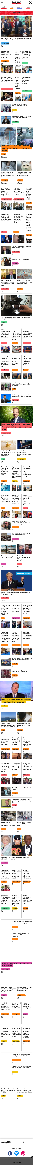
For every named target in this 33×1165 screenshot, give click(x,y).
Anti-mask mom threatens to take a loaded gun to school (8, 823)
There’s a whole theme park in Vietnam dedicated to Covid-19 (18, 56)
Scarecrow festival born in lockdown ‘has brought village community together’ (29, 223)
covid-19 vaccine (27, 90)
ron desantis (26, 881)
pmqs (19, 564)
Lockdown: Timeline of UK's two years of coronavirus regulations (27, 635)
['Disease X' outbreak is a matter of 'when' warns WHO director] (6, 120)
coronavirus (5, 180)
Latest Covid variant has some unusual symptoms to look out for (8, 174)
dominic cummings (6, 199)
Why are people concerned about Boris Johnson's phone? (21, 247)
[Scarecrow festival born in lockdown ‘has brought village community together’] (29, 241)
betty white (4, 862)
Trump (28, 7)
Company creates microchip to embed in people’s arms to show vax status (21, 935)
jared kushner (21, 459)
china (14, 388)
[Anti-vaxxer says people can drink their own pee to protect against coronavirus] (5, 888)
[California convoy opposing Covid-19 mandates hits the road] (6, 673)
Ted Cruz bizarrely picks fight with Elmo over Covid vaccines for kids (27, 499)
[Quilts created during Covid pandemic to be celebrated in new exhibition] (7, 69)
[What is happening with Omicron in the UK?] (6, 791)
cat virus (20, 180)
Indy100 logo (16, 2)
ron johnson (26, 1041)
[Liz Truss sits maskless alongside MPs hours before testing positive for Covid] (5, 781)
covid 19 (25, 63)
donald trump (5, 43)
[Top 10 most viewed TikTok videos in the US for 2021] (8, 1083)
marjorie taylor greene (7, 89)
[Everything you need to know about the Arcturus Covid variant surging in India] (24, 274)
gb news (4, 343)
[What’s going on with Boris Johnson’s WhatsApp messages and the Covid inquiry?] (8, 274)
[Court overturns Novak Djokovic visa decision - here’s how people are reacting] (16, 888)
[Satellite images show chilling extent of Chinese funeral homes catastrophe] (6, 386)
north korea (15, 749)
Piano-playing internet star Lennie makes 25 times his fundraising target (27, 609)
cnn (3, 618)
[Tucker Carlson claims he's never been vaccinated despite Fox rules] (16, 651)
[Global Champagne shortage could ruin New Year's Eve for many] (27, 915)
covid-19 (18, 93)
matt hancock (6, 433)
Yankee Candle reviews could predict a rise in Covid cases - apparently (8, 453)
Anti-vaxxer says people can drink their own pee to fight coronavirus (5, 874)
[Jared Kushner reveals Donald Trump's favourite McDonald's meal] (24, 445)
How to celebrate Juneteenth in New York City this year (21, 534)
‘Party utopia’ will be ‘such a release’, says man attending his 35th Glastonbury (21, 523)
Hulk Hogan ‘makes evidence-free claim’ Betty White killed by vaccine (15, 858)
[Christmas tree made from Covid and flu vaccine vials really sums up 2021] (5, 1048)
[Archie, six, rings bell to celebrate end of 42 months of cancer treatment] (16, 514)
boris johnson (16, 251)
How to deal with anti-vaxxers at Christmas (17, 964)
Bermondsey (5, 61)
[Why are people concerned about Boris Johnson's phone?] (6, 250)
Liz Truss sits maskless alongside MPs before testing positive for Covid (5, 767)
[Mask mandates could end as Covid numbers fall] (24, 717)
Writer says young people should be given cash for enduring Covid (8, 989)
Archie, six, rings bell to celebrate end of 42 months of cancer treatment (16, 499)
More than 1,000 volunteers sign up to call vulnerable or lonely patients (16, 334)
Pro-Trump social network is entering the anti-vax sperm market (16, 318)
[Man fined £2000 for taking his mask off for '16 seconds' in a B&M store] (27, 756)
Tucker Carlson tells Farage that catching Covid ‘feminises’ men (21, 1055)
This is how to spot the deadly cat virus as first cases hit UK (24, 173)
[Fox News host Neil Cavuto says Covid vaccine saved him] (16, 692)
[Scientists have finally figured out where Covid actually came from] (5, 488)
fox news (4, 706)
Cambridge (15, 508)
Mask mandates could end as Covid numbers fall (24, 725)
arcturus (20, 288)
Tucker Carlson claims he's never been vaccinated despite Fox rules (15, 636)
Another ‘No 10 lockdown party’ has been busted (16, 1005)
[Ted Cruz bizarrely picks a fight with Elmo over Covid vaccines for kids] (27, 514)
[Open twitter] (16, 1153)
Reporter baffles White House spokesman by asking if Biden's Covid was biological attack (16, 472)
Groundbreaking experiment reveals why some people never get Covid (27, 55)
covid (3, 154)
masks (3, 829)
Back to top (28, 1142)
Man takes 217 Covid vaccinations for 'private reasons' (26, 80)
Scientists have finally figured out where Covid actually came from (5, 471)
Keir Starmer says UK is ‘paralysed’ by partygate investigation (27, 766)
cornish (25, 1014)
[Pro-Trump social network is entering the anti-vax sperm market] (16, 305)
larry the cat (5, 369)
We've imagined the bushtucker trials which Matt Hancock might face (17, 427)
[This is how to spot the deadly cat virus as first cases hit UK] (24, 166)
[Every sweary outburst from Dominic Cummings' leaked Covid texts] (6, 206)
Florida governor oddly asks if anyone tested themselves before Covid (27, 874)
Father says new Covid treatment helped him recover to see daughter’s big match (5, 636)
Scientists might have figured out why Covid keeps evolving (29, 193)
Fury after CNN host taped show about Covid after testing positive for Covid (5, 610)
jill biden (4, 232)
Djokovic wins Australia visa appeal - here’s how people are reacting (16, 874)
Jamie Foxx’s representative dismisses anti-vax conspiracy (20, 258)
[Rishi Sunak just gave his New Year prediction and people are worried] (6, 398)
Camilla (14, 110)
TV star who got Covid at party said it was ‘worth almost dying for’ (22, 922)
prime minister (16, 1014)
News (11, 7)
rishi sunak (15, 400)
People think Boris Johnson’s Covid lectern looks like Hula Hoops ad (5, 1007)
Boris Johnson (5, 288)
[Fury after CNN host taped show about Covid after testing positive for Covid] (5, 624)
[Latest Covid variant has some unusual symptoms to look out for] (8, 166)
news (19, 829)
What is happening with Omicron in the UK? (21, 788)
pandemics (15, 121)
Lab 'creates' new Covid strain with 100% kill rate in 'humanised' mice (17, 148)
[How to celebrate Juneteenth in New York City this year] (6, 537)
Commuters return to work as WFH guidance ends (24, 823)
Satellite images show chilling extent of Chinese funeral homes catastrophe (21, 384)
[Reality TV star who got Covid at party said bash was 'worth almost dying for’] (6, 925)
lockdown (25, 645)
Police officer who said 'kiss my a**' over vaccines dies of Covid (16, 766)
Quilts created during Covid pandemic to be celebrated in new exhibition (6, 54)
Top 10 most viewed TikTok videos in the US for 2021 (8, 1090)
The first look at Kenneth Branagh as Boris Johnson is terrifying (16, 608)
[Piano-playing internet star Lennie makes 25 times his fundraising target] (27, 624)
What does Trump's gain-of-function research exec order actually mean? (16, 39)
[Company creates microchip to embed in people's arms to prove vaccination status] (6, 937)
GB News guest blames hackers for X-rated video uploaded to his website (22, 1068)
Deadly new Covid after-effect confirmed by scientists (18, 83)
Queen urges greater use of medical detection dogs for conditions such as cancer (19, 106)
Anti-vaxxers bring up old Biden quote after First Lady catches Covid (6, 218)
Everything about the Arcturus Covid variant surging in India (24, 282)
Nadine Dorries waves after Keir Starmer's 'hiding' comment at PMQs (24, 558)
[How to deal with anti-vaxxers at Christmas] (16, 956)
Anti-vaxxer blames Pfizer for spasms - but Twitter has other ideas (16, 361)
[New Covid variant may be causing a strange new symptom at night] (18, 239)
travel (3, 564)
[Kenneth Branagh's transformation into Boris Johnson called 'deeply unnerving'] (16, 624)
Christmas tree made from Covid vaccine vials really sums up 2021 (5, 1032)
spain (3, 730)
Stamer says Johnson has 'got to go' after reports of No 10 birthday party (21, 801)
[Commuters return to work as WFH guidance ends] (24, 816)
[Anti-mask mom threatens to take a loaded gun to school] (8, 816)
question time (5, 749)
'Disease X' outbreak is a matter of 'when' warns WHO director (21, 116)
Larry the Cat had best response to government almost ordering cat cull (5, 361)
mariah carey (16, 1041)
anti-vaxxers (5, 969)
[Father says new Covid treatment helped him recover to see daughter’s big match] (5, 651)
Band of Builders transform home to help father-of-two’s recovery (22, 658)
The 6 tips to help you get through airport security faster (8, 557)
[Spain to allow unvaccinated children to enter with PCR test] (8, 717)
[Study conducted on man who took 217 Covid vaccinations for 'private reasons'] (27, 97)
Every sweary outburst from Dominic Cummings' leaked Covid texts (5, 192)
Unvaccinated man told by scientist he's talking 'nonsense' (5, 741)
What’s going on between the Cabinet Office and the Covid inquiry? (8, 283)
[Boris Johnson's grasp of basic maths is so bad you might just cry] (27, 349)
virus (3, 508)
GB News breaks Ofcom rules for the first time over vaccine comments (5, 334)
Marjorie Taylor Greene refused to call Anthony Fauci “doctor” (7, 79)
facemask (25, 749)
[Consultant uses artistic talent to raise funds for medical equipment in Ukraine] (27, 488)
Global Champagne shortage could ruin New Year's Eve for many (27, 899)
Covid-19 (18, 65)
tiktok (3, 1095)
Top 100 (4, 7)
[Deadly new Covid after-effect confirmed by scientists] (18, 99)
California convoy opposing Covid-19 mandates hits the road (21, 670)
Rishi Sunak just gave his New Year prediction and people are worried (21, 395)
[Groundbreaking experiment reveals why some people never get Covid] (27, 69)
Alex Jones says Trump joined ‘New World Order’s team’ (24, 988)
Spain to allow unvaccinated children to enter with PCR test (8, 725)
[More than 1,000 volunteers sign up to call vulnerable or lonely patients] (16, 349)
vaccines (15, 369)
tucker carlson (16, 645)
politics (14, 805)
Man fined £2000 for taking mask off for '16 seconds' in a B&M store (27, 742)
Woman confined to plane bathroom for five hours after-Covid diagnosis (16, 900)
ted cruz (25, 508)
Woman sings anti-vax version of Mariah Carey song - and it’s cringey (16, 1032)
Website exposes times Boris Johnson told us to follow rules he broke (16, 593)
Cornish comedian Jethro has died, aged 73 (27, 1005)
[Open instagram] (23, 1153)
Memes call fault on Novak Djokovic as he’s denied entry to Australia (5, 899)
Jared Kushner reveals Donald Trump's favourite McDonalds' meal (24, 453)
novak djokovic (16, 881)
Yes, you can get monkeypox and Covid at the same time (5, 498)
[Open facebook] (10, 1153)
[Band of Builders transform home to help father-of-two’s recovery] (6, 662)
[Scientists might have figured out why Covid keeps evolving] (29, 208)
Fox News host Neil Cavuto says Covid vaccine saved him (16, 700)
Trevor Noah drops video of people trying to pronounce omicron (24, 1090)
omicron (15, 793)
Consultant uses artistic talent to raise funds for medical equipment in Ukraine (27, 471)
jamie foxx (15, 263)
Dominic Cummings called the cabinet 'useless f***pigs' (18, 191)
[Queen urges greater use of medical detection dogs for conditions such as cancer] (6, 108)
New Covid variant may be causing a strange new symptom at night (18, 218)
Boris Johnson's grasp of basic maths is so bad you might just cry (27, 334)
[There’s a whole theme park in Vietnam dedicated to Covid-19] (18, 71)
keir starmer (26, 774)
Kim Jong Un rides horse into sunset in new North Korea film (16, 741)
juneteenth (15, 538)
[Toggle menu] (2, 3)
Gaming (19, 7)
